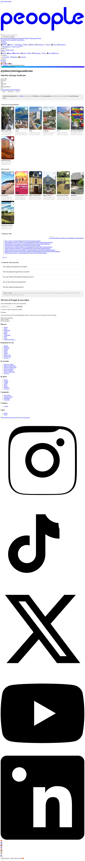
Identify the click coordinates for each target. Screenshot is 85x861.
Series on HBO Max (9, 372)
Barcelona (6, 347)
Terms (5, 414)
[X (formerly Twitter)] (42, 670)
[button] (42, 81)
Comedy (6, 381)
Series (9, 38)
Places (39, 38)
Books (26, 38)
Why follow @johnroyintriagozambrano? (42, 287)
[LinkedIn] (42, 839)
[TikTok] (42, 586)
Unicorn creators (8, 396)
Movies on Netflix (9, 364)
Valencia (6, 349)
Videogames (33, 38)
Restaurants (15, 38)
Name (54, 238)
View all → (7, 358)
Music (21, 38)
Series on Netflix (8, 370)
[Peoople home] (42, 33)
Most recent (59, 238)
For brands (22, 57)
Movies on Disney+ (9, 369)
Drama (6, 380)
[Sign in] (22, 46)
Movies (4, 38)
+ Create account (15, 46)
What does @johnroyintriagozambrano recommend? (42, 272)
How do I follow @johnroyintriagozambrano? (42, 282)
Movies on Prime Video (10, 367)
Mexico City (7, 355)
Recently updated (66, 238)
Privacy (6, 413)
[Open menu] (1, 3)
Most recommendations (77, 238)
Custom (50, 236)
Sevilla (6, 350)
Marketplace (61, 44)
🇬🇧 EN (6, 63)
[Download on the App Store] (9, 417)
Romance (6, 387)
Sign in (9, 46)
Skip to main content (6, 1)
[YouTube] (42, 755)
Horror (6, 386)
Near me (55, 53)
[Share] (5, 79)
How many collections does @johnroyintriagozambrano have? (42, 277)
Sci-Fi (5, 384)
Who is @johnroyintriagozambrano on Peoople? (42, 267)
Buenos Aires (7, 356)
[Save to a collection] (12, 108)
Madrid (6, 346)
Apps (54, 44)
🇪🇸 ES (2, 63)
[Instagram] (42, 502)
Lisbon (6, 353)
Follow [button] (2, 79)
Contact (3, 60)
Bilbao (5, 352)
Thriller (6, 383)
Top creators (5, 57)
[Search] (20, 46)
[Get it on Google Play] (23, 417)
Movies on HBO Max (10, 366)
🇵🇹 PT (10, 63)
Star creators (7, 395)
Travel (17, 91)
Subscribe (19, 306)
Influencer (6, 65)
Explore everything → (10, 339)
